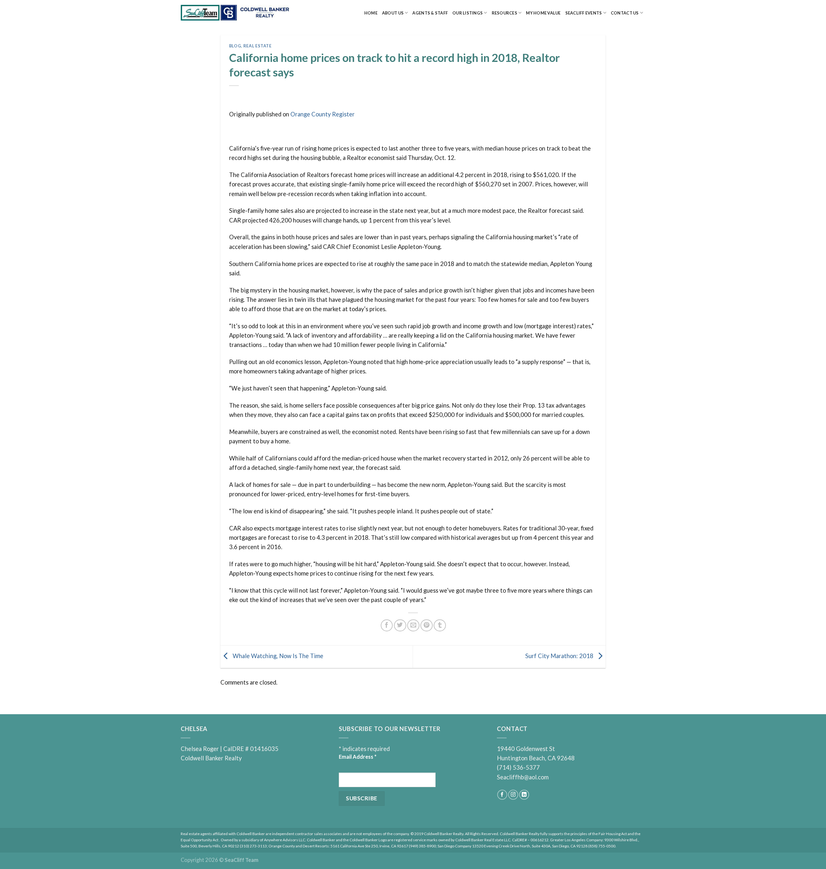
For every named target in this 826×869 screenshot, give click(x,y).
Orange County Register (322, 114)
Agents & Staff (430, 12)
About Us (393, 12)
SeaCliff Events (583, 12)
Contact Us (625, 12)
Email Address (358, 757)
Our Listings (467, 12)
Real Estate (257, 45)
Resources (504, 12)
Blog (235, 45)
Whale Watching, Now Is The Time (277, 655)
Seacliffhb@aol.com (523, 777)
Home (371, 12)
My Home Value (543, 12)
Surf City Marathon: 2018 (560, 655)
